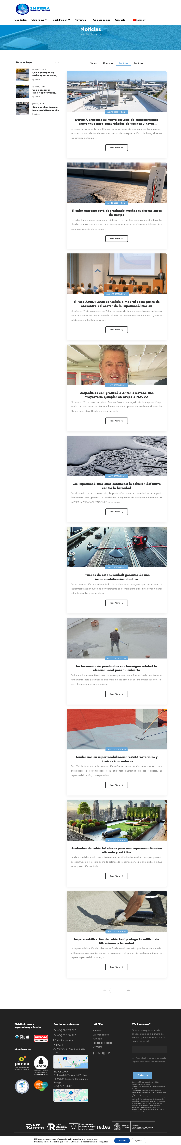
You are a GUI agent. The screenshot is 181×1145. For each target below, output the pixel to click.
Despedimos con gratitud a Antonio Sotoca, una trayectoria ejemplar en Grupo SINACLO (116, 394)
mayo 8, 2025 (112, 658)
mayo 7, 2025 (112, 749)
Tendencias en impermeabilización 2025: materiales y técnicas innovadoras (117, 759)
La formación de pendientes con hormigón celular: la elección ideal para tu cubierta (116, 668)
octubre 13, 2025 (112, 294)
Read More (115, 147)
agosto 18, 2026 (39, 69)
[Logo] (32, 9)
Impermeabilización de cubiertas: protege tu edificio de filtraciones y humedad (116, 941)
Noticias (123, 63)
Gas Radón (20, 20)
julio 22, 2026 (38, 104)
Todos (93, 63)
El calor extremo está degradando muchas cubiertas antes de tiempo (116, 212)
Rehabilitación (59, 20)
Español (140, 20)
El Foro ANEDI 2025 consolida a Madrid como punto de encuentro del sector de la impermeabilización (116, 303)
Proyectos (80, 20)
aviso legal (140, 1112)
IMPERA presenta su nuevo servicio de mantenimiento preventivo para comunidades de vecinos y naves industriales (116, 123)
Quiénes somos (101, 20)
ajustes (104, 1142)
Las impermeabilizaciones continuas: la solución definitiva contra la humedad (116, 485)
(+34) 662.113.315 (62, 1086)
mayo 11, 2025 (112, 476)
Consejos (108, 63)
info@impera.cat (64, 1040)
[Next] (58, 62)
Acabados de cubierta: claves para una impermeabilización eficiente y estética (116, 850)
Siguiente (128, 990)
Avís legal (97, 1038)
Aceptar (122, 1140)
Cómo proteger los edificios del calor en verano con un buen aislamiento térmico (44, 77)
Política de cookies (102, 1042)
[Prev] (56, 62)
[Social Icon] (93, 1053)
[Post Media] (22, 74)
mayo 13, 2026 (112, 203)
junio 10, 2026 (112, 112)
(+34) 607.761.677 (66, 1030)
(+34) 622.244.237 (66, 1035)
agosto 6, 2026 (38, 86)
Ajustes (138, 1140)
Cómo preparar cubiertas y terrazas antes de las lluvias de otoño (44, 94)
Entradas (89, 34)
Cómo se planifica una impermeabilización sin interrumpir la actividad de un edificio (45, 111)
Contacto (120, 20)
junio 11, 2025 (112, 385)
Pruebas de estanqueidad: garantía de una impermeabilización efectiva (116, 576)
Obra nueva (37, 20)
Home (81, 34)
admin (37, 79)
